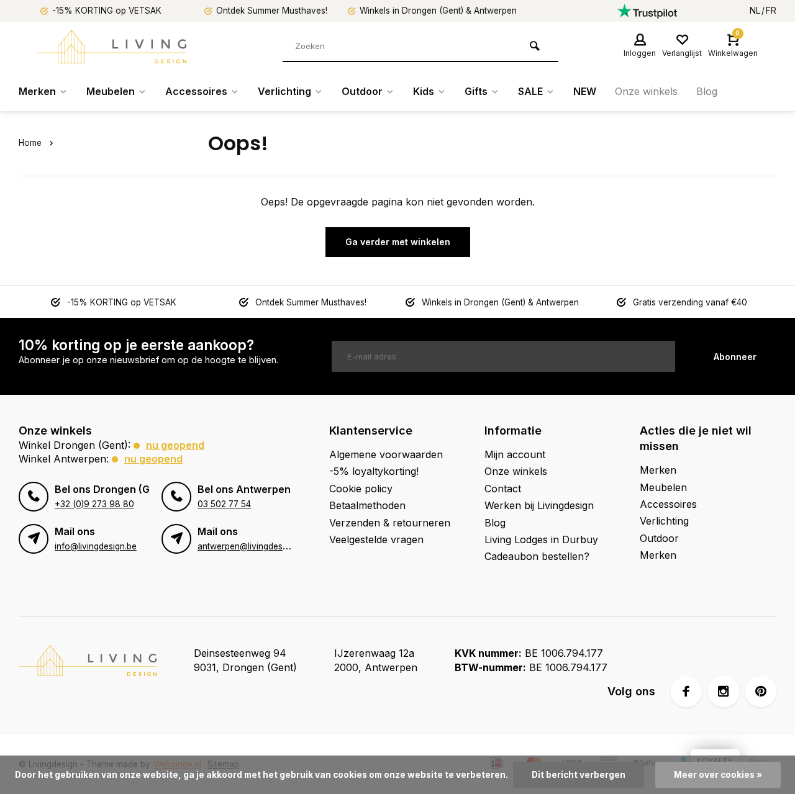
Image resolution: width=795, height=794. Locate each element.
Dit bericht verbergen (578, 775)
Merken (37, 91)
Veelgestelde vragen (376, 539)
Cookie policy (361, 488)
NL (755, 11)
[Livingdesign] (111, 46)
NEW (584, 91)
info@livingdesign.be (96, 546)
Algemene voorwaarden (386, 454)
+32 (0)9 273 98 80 (94, 504)
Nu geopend (175, 445)
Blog (706, 91)
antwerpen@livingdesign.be (252, 546)
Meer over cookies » (718, 775)
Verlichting (284, 91)
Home (30, 143)
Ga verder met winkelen (397, 242)
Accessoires (196, 91)
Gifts (476, 91)
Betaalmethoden (367, 505)
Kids (423, 91)
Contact (502, 488)
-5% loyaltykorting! (374, 471)
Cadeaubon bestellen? (536, 556)
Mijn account (514, 454)
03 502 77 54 (224, 504)
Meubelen (110, 91)
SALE (530, 91)
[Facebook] (686, 691)
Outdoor (362, 91)
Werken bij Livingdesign (539, 505)
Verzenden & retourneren (389, 523)
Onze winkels (646, 91)
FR (771, 11)
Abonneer (735, 356)
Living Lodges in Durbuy (541, 539)
